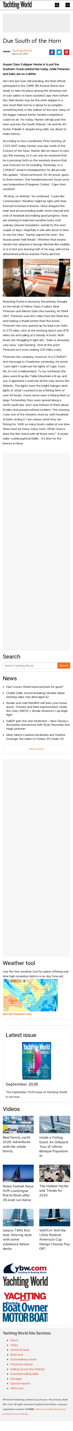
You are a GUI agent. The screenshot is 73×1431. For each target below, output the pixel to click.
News (10, 678)
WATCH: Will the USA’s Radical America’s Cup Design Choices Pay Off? (54, 1239)
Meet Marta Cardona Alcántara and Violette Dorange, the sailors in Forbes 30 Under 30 (35, 737)
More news (36, 749)
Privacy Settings (19, 1413)
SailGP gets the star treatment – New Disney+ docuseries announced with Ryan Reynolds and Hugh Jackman (38, 725)
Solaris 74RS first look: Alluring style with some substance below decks (17, 1239)
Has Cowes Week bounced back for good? (34, 687)
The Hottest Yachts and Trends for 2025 (54, 1190)
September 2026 (22, 1084)
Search (64, 665)
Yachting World (22, 50)
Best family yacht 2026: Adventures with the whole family (17, 1144)
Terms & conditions (45, 1409)
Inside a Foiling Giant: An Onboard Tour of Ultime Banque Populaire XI (53, 1146)
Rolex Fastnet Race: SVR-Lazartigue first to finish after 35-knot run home (18, 1193)
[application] (36, 278)
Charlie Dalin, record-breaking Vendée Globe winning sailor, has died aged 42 (35, 695)
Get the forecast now (17, 1014)
